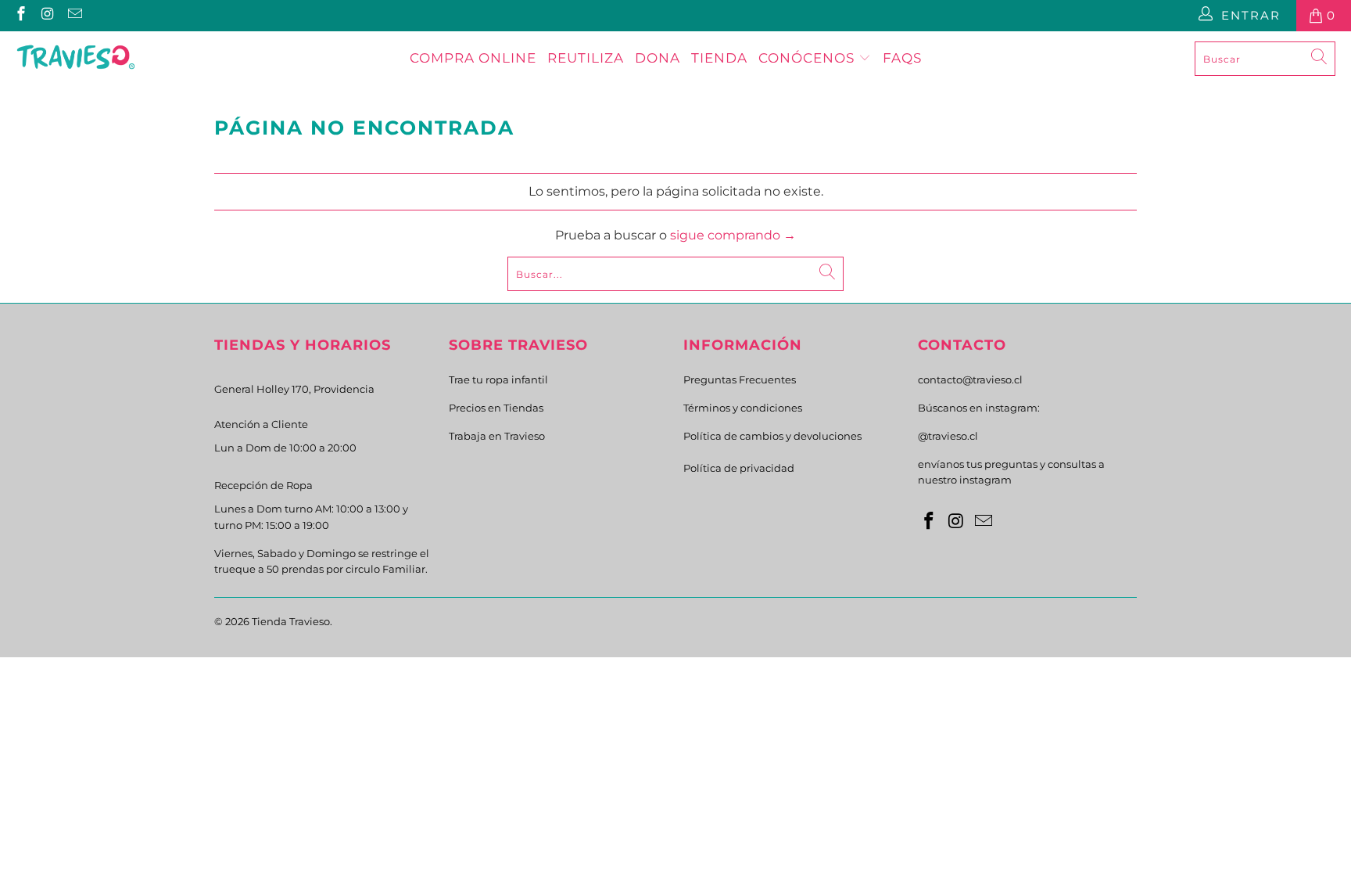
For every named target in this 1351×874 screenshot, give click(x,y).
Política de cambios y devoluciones (772, 436)
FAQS (902, 58)
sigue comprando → (733, 235)
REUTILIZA (585, 58)
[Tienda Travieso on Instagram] (47, 15)
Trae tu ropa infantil (498, 379)
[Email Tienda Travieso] (74, 15)
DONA (657, 58)
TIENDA (719, 58)
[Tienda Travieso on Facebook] (20, 15)
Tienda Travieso (291, 621)
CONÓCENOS (808, 58)
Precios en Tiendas (496, 407)
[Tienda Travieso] (76, 58)
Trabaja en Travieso (497, 436)
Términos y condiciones (742, 407)
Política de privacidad (738, 468)
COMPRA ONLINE (473, 58)
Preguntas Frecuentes (739, 379)
